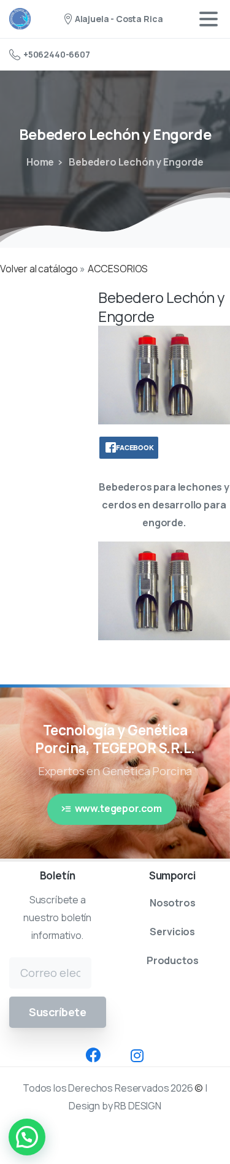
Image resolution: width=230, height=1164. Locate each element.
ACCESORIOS (118, 268)
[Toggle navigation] (208, 19)
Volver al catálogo (40, 268)
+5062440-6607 (56, 54)
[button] (27, 1137)
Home (40, 162)
